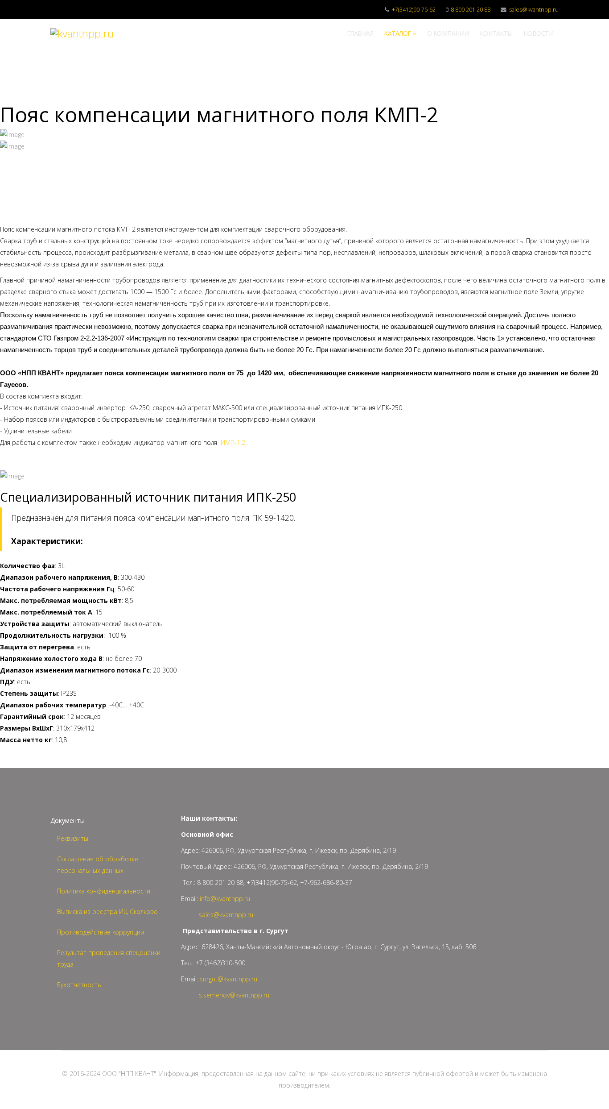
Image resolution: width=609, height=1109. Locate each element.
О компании (448, 33)
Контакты (496, 33)
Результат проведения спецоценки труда (108, 958)
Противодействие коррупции (100, 932)
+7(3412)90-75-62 (414, 9)
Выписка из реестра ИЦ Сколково (107, 911)
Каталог (397, 33)
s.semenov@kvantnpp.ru (234, 995)
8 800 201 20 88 (470, 9)
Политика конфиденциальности (103, 891)
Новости (538, 33)
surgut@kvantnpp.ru (228, 979)
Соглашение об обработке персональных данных (97, 865)
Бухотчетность (79, 984)
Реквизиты (72, 838)
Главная (360, 33)
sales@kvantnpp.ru (534, 9)
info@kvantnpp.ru (225, 898)
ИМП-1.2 (233, 442)
